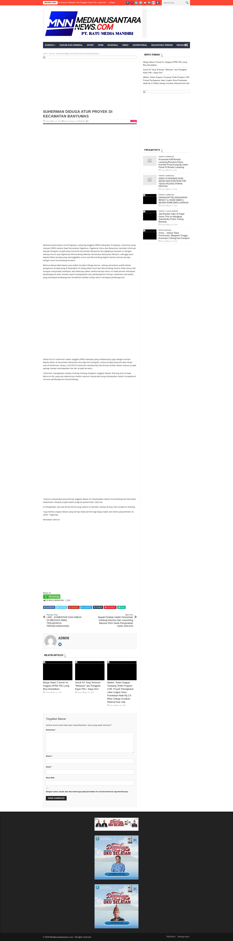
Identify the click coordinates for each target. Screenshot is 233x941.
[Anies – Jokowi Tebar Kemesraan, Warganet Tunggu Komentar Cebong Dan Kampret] (150, 234)
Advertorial (140, 45)
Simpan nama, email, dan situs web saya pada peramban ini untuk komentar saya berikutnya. (87, 791)
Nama (49, 756)
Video (125, 45)
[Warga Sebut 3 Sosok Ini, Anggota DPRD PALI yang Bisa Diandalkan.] (57, 670)
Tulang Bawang (171, 211)
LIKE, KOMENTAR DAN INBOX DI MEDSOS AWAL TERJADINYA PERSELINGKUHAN (64, 620)
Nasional (112, 45)
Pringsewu (72, 121)
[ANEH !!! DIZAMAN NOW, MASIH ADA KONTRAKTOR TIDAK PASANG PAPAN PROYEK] (150, 180)
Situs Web (50, 777)
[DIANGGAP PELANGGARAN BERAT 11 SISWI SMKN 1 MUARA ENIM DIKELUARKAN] (150, 199)
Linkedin (87, 607)
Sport (90, 45)
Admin (48, 121)
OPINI (100, 45)
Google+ (75, 607)
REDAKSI (181, 45)
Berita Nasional (165, 230)
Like (134, 121)
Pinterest (111, 607)
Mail (122, 607)
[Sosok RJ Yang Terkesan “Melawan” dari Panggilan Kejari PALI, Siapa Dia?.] (89, 670)
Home (45, 54)
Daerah (49, 45)
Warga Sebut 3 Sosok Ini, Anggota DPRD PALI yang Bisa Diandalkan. (56, 685)
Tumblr (98, 607)
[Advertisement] (90, 148)
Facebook (50, 607)
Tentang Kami (183, 936)
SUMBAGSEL (80, 121)
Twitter (62, 607)
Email (49, 767)
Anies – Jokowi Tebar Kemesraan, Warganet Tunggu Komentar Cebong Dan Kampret (174, 235)
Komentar (51, 730)
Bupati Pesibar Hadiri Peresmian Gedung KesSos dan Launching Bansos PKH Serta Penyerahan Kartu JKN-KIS (115, 620)
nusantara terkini (162, 45)
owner (48, 692)
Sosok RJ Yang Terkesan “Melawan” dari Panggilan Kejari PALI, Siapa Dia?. (60, 2)
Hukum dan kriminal (71, 45)
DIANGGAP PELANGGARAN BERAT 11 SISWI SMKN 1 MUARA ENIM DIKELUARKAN (174, 200)
